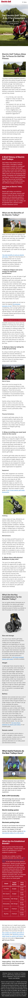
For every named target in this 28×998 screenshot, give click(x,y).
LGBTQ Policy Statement (13, 975)
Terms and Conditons (19, 976)
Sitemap (5, 973)
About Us (10, 973)
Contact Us (17, 973)
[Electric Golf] (6, 2)
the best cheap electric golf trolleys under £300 (13, 859)
